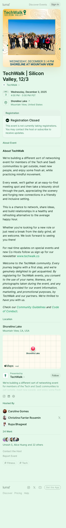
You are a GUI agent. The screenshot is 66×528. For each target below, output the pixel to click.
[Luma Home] (6, 4)
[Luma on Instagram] (28, 487)
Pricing (18, 493)
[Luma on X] (34, 487)
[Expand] (32, 390)
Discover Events (38, 4)
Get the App (52, 487)
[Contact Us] (40, 487)
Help (26, 493)
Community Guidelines (31, 307)
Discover (7, 493)
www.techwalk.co (28, 256)
